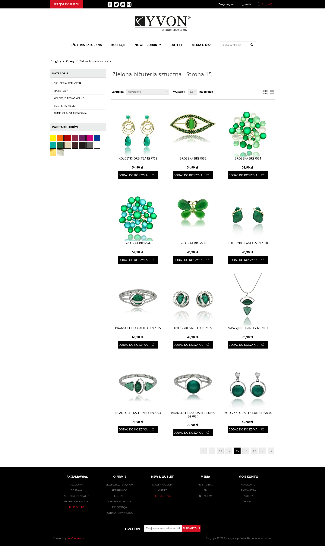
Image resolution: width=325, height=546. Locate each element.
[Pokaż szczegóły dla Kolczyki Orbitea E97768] (138, 130)
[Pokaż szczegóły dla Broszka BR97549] (138, 214)
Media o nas (201, 45)
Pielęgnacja (119, 507)
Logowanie (245, 4)
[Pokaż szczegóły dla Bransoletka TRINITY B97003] (138, 384)
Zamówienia (248, 490)
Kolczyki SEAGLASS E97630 (248, 243)
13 (220, 451)
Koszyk (248, 501)
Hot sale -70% (162, 496)
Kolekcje (118, 45)
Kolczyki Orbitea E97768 (138, 158)
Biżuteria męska (64, 105)
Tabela (265, 92)
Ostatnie (271, 451)
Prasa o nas (205, 484)
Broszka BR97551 (248, 158)
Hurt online (76, 507)
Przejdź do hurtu (66, 4)
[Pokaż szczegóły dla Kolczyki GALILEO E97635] (192, 299)
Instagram (205, 496)
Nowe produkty (148, 45)
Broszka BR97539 (193, 243)
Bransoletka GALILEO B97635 (138, 328)
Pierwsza (203, 451)
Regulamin (76, 484)
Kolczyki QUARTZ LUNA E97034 (247, 413)
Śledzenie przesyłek (76, 496)
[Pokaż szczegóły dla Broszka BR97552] (192, 130)
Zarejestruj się (226, 4)
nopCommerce (75, 538)
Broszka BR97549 (138, 243)
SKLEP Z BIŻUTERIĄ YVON (120, 484)
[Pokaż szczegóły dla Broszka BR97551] (247, 130)
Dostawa (77, 490)
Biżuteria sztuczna (67, 83)
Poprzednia (212, 451)
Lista (272, 92)
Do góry (56, 61)
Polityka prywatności (119, 512)
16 (245, 451)
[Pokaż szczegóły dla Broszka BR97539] (192, 214)
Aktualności (119, 490)
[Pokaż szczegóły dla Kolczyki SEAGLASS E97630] (247, 214)
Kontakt (119, 496)
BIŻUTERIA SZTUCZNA (86, 45)
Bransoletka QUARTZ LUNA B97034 (193, 414)
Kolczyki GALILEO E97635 (193, 328)
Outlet (176, 45)
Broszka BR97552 (193, 158)
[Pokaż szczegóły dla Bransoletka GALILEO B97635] (138, 299)
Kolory (70, 61)
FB (205, 490)
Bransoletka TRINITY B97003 (138, 413)
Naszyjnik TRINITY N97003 (248, 328)
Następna (262, 451)
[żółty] (53, 140)
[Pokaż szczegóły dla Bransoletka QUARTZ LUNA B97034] (192, 384)
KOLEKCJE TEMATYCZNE (68, 98)
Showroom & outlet (77, 501)
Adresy (248, 496)
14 (228, 451)
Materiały (60, 90)
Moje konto (248, 484)
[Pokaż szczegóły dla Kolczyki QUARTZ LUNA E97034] (247, 384)
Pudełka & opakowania (70, 113)
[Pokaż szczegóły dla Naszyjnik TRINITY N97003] (247, 299)
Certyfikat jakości (119, 501)
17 (254, 451)
